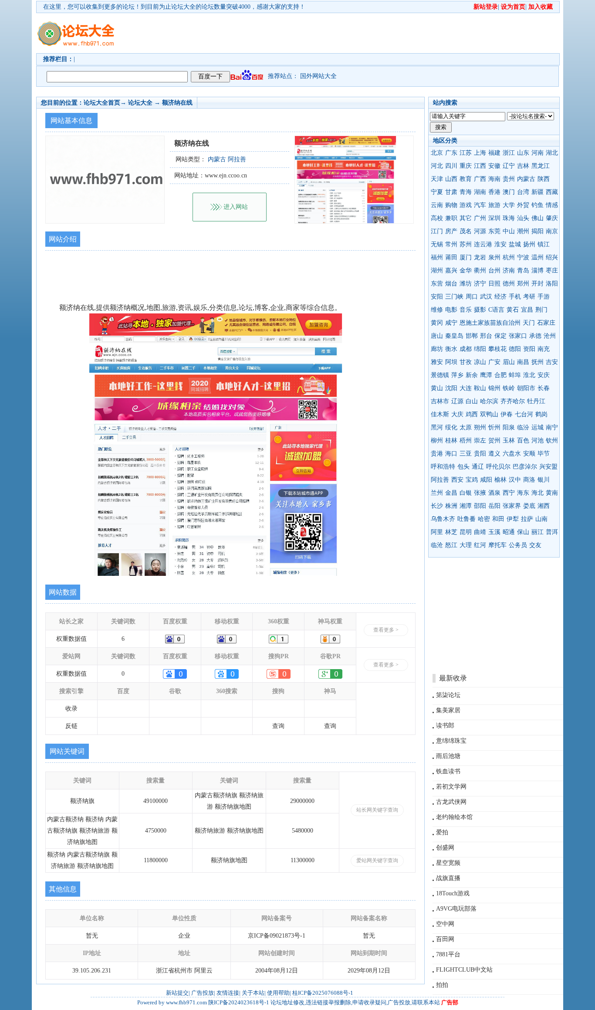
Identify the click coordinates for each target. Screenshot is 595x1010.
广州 (480, 218)
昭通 (509, 532)
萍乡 (457, 375)
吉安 (552, 362)
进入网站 (235, 207)
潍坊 (466, 283)
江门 (437, 231)
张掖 (480, 493)
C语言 (496, 309)
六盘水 (512, 453)
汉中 (515, 479)
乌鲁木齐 (443, 519)
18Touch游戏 (453, 893)
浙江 (509, 153)
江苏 (466, 153)
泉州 (494, 257)
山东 (523, 153)
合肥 (500, 375)
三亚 (466, 453)
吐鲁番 (466, 519)
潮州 (523, 231)
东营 (437, 283)
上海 (480, 153)
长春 (544, 388)
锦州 (494, 388)
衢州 (480, 270)
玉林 (509, 440)
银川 (544, 479)
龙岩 (480, 257)
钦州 (552, 440)
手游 (544, 296)
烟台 (451, 283)
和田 (498, 519)
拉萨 (527, 519)
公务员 (518, 545)
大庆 (457, 414)
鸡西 (472, 414)
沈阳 (451, 388)
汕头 (523, 218)
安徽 (494, 166)
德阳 (515, 349)
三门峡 (454, 296)
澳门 (509, 192)
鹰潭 (486, 375)
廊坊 (437, 349)
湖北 (552, 153)
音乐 (466, 309)
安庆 (544, 375)
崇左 (480, 440)
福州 (437, 257)
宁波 (523, 257)
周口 (472, 296)
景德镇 (440, 375)
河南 (537, 153)
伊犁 (513, 519)
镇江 (544, 244)
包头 (463, 466)
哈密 (484, 519)
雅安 (437, 362)
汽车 (480, 205)
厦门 (466, 257)
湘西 (544, 506)
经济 (500, 296)
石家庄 (546, 323)
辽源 (457, 401)
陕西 (544, 179)
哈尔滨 (489, 401)
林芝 (451, 532)
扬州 (529, 244)
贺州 (494, 440)
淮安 (500, 244)
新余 (472, 375)
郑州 (523, 283)
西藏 (552, 192)
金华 (466, 270)
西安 (457, 479)
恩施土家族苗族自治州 (490, 323)
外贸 (523, 205)
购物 (451, 205)
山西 (451, 179)
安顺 (529, 453)
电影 (451, 309)
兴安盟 (548, 466)
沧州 (550, 336)
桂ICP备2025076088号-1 (322, 993)
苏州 (466, 244)
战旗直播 (448, 878)
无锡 (437, 244)
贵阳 (480, 453)
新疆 (537, 192)
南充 (544, 349)
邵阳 (480, 506)
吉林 (523, 166)
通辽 (478, 466)
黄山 (437, 388)
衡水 (451, 349)
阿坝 (451, 362)
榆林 (500, 479)
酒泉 (494, 493)
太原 (466, 427)
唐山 (437, 336)
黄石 (513, 309)
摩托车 (497, 545)
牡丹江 (536, 401)
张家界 (512, 506)
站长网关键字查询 (377, 810)
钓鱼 (537, 205)
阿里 (437, 532)
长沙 (437, 506)
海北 (537, 493)
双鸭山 (489, 414)
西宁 (509, 493)
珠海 (509, 218)
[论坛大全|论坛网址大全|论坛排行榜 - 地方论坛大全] (75, 27)
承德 (535, 336)
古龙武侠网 (451, 802)
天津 (437, 179)
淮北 (529, 375)
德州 (509, 283)
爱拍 (442, 832)
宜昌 (527, 309)
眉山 (509, 362)
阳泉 (509, 427)
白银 (466, 493)
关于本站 (253, 993)
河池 (537, 440)
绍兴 (552, 257)
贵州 (509, 179)
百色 (523, 440)
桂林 (451, 440)
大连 (466, 388)
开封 (537, 283)
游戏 (466, 205)
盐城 (515, 244)
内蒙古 (526, 179)
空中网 (445, 924)
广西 (480, 179)
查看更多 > (386, 630)
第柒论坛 (448, 695)
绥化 (451, 427)
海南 (494, 179)
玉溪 (494, 532)
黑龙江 (540, 166)
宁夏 (437, 192)
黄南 (552, 493)
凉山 (480, 362)
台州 (494, 270)
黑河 (437, 427)
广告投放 (202, 993)
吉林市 (440, 401)
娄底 (529, 506)
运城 (537, 427)
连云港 (483, 244)
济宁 (480, 283)
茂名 (466, 231)
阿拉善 (440, 479)
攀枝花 (497, 349)
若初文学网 (451, 786)
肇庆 (552, 218)
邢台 (486, 336)
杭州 (509, 257)
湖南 (480, 192)
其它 (466, 218)
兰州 (437, 493)
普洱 (552, 532)
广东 (451, 153)
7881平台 (448, 954)
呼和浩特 (443, 466)
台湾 (523, 192)
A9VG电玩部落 (456, 908)
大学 (509, 205)
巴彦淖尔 (525, 466)
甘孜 (466, 362)
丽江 (537, 532)
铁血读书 (448, 771)
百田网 (445, 939)
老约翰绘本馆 (454, 817)
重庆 (466, 166)
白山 (472, 401)
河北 (437, 166)
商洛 (529, 479)
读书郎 (445, 725)
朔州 (480, 427)
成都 (466, 349)
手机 (515, 296)
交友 (535, 545)
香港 (494, 192)
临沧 (437, 545)
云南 (437, 205)
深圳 (494, 218)
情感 (552, 205)
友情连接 (227, 993)
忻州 (494, 427)
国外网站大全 (318, 76)
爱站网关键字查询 (377, 860)
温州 (537, 257)
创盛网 (445, 847)
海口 (451, 453)
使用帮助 (278, 993)
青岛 (523, 270)
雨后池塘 (448, 756)
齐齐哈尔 (512, 401)
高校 (437, 218)
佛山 (537, 218)
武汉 (486, 296)
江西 (480, 166)
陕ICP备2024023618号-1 (238, 1002)
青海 (466, 192)
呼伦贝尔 (498, 466)
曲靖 (480, 532)
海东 (523, 493)
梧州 (466, 440)
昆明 (466, 532)
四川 (451, 166)
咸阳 (486, 479)
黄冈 (437, 323)
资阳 (529, 349)
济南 (509, 270)
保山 (523, 532)
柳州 (437, 440)
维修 (437, 309)
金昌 (451, 493)
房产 (451, 231)
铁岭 (509, 388)
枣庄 (552, 270)
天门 (529, 323)
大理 (466, 545)
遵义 (494, 453)
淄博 (537, 270)
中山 (509, 231)
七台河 (524, 414)
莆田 (451, 257)
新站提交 (177, 993)
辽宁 (509, 166)
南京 (552, 231)
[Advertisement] (347, 33)
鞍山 (480, 388)
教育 (466, 179)
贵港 (437, 453)
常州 (451, 244)
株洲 (451, 506)
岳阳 (494, 506)
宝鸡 (472, 479)
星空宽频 (448, 863)
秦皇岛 (454, 336)
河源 (480, 231)
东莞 (494, 231)
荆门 (541, 309)
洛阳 (552, 283)
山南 (541, 519)
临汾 (523, 427)
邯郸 (472, 336)
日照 (494, 283)
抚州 (537, 362)
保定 (500, 336)
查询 (278, 726)
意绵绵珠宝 (451, 741)
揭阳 (537, 231)
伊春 (506, 414)
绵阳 (480, 349)
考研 (529, 296)
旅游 (494, 205)
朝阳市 (526, 388)
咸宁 (451, 323)
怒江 (451, 545)
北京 (437, 153)
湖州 (437, 270)
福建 (494, 153)
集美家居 (448, 710)
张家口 (518, 336)
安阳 (437, 296)
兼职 (451, 218)
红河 (480, 545)
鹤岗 (541, 414)
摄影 (480, 309)
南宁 (552, 427)
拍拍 (442, 985)
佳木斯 (440, 414)
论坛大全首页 (102, 102)
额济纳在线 (177, 102)
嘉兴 (451, 270)
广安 (494, 362)
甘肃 (451, 192)
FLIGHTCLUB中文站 (464, 969)
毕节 (544, 453)
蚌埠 (515, 375)
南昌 (523, 362)
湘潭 (466, 506)
